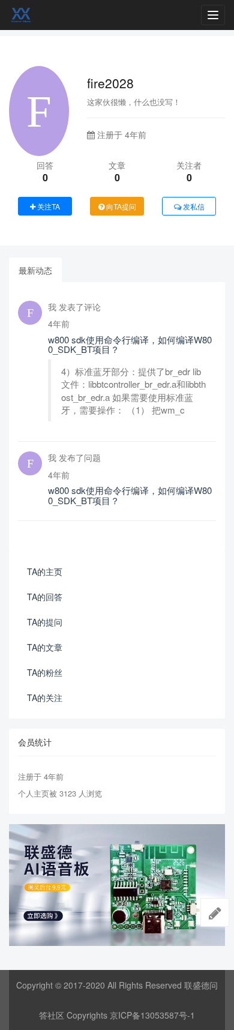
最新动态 (35, 270)
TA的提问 (44, 622)
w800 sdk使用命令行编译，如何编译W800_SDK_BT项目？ (130, 344)
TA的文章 (44, 647)
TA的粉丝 (44, 672)
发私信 (193, 206)
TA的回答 (44, 597)
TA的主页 (44, 571)
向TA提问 (120, 206)
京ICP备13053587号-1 (152, 1015)
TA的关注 (44, 697)
